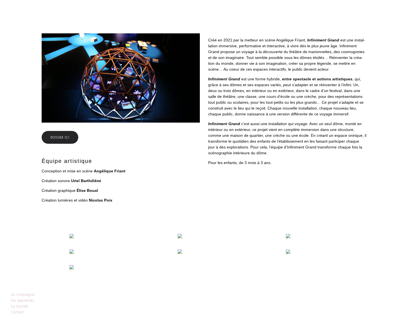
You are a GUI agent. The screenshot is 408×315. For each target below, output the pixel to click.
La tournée (320, 14)
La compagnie (243, 14)
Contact (352, 14)
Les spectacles (283, 14)
